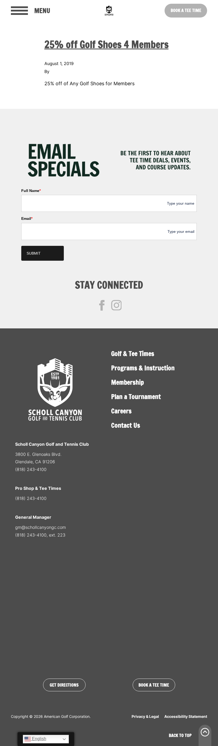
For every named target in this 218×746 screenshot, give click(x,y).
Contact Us (125, 425)
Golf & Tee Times (132, 354)
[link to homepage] (109, 10)
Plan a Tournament (136, 397)
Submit (34, 253)
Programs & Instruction (143, 368)
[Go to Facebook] (102, 305)
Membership (127, 382)
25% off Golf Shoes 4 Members (106, 44)
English (38, 738)
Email (26, 218)
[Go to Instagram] (116, 305)
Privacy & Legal (145, 716)
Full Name (31, 190)
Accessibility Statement (185, 716)
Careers (121, 411)
